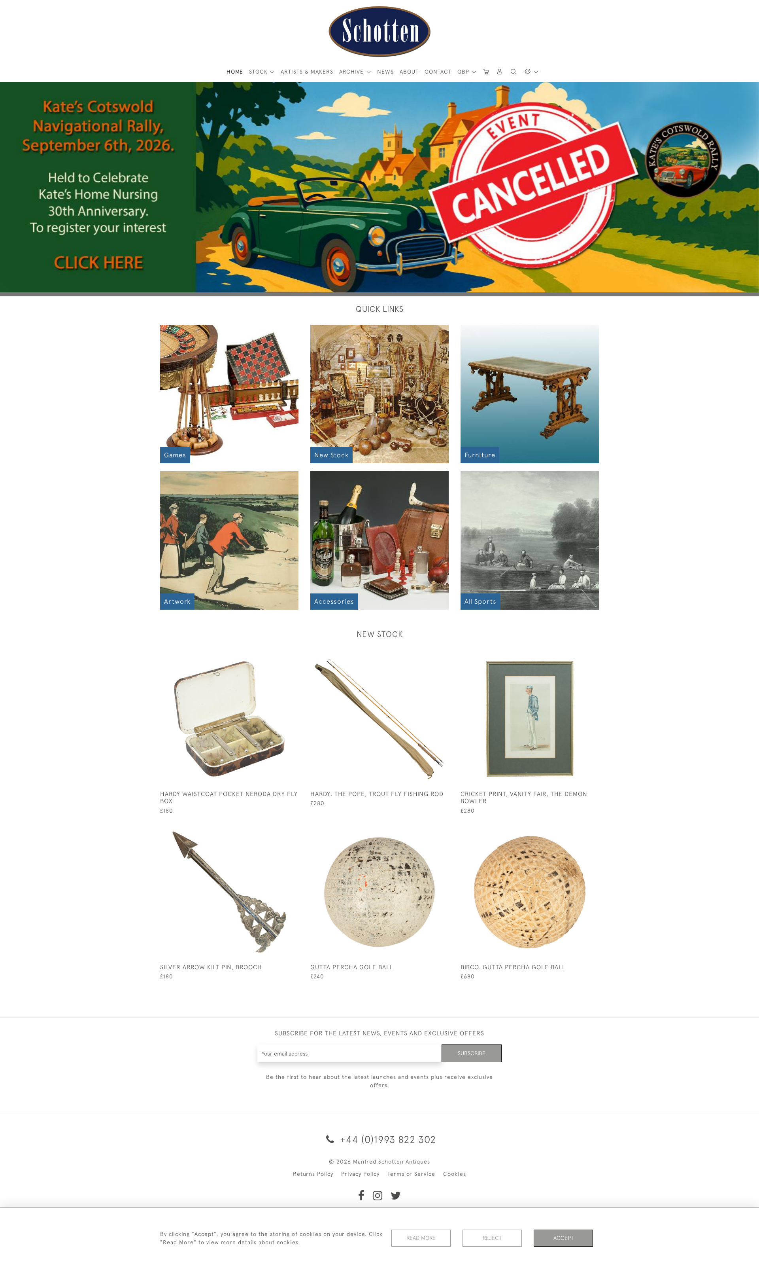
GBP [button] (464, 71)
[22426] (274, 656)
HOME (235, 71)
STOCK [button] (259, 71)
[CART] (486, 72)
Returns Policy (313, 1174)
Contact (438, 71)
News (385, 71)
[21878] (274, 829)
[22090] (575, 656)
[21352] (575, 829)
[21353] (425, 829)
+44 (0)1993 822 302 (386, 1139)
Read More (421, 1238)
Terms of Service (411, 1174)
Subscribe (471, 1053)
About (409, 71)
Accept (563, 1238)
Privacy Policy (360, 1174)
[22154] (425, 656)
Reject (492, 1238)
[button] (500, 72)
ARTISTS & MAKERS (307, 71)
